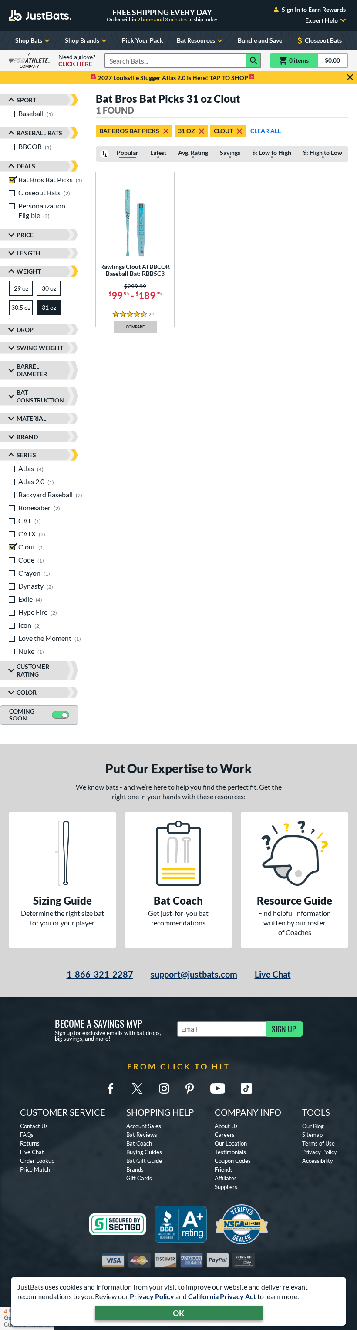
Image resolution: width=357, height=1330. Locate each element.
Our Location (231, 1143)
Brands (135, 1169)
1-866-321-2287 (100, 974)
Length (28, 253)
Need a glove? (76, 60)
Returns (30, 1143)
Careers (225, 1134)
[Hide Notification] (350, 77)
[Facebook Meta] (110, 1088)
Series (26, 455)
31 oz (186, 130)
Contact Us (34, 1125)
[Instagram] (164, 1088)
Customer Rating (33, 670)
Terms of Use (318, 1143)
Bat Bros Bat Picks (129, 130)
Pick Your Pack (142, 40)
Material (31, 418)
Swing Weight (40, 348)
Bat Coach (139, 1143)
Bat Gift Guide (144, 1160)
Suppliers (226, 1186)
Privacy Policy (152, 1296)
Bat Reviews (141, 1134)
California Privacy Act (222, 1296)
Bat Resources (196, 40)
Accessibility (317, 1160)
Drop (25, 329)
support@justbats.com (194, 974)
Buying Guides (144, 1152)
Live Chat (273, 974)
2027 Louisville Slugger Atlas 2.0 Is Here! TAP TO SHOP (172, 77)
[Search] (253, 60)
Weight (29, 271)
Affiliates (226, 1178)
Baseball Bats (39, 133)
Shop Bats (28, 40)
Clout (223, 130)
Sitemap (312, 1134)
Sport (26, 100)
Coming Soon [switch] (21, 714)
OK (179, 1313)
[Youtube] (217, 1088)
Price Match (35, 1169)
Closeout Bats (323, 40)
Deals (26, 166)
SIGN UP (284, 1029)
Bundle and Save (260, 40)
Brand (27, 436)
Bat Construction (40, 396)
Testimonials (230, 1152)
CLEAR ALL (265, 130)
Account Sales (143, 1125)
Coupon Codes (233, 1160)
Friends (224, 1169)
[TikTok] (246, 1088)
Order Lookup (37, 1160)
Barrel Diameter (32, 370)
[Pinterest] (189, 1088)
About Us (226, 1125)
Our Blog (313, 1125)
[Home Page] (40, 15)
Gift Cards (139, 1178)
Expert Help (321, 20)
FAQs (27, 1134)
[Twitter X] (137, 1088)
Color (27, 692)
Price (25, 234)
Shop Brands (82, 40)
